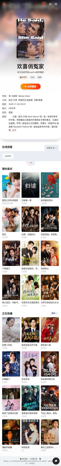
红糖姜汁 (6, 379)
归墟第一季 (26, 200)
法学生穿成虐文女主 (50, 302)
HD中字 (8, 156)
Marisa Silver (24, 96)
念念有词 (26, 379)
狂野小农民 (7, 345)
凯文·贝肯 (13, 100)
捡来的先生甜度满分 (30, 302)
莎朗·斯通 (38, 100)
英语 (11, 112)
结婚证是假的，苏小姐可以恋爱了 (31, 268)
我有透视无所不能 (29, 345)
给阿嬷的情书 (47, 200)
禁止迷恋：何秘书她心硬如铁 (11, 302)
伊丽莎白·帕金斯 (25, 100)
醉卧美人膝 (46, 345)
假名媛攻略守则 (48, 379)
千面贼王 (6, 268)
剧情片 (24, 77)
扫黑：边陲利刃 (28, 234)
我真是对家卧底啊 (29, 413)
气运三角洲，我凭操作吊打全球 (50, 413)
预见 (4, 234)
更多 (53, 313)
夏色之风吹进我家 (10, 200)
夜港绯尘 (45, 268)
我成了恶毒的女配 (10, 413)
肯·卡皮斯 (13, 96)
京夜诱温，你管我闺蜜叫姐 (50, 234)
